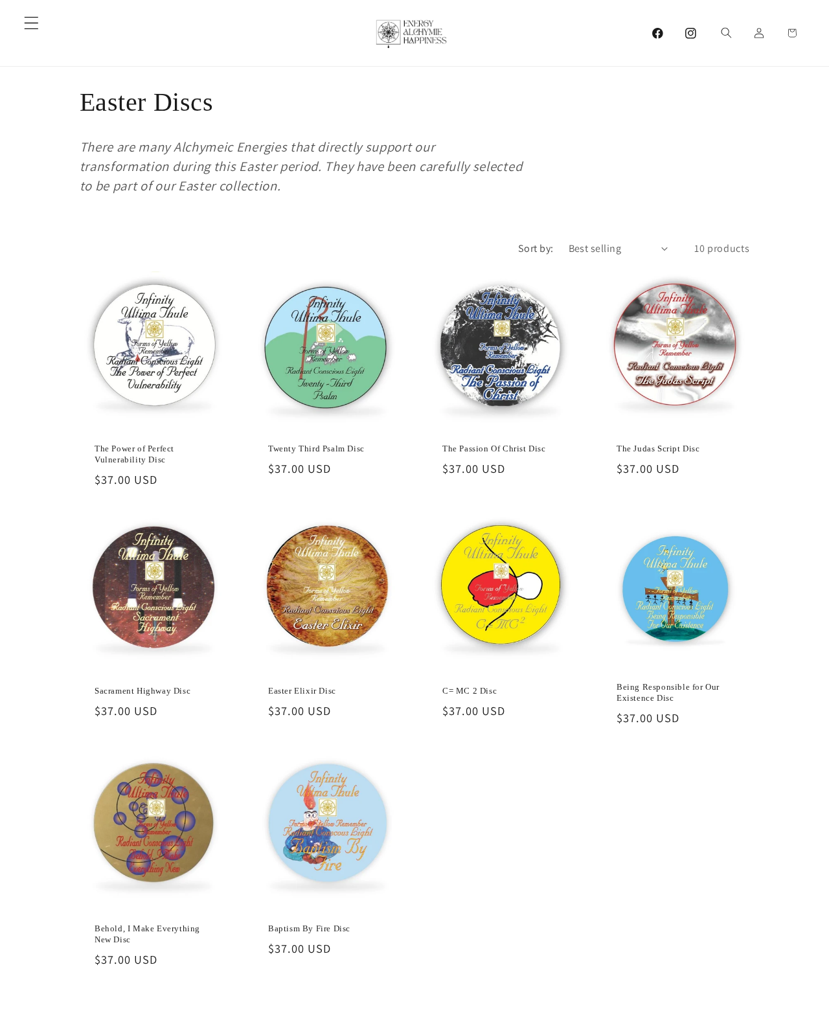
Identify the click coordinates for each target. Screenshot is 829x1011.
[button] (31, 23)
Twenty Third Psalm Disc (316, 449)
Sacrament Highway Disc (142, 691)
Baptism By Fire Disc (309, 928)
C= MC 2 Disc (469, 691)
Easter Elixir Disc (302, 691)
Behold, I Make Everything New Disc (147, 934)
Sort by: (536, 248)
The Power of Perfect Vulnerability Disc (134, 454)
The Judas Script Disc (658, 449)
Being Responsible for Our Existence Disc (668, 692)
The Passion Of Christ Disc (494, 449)
